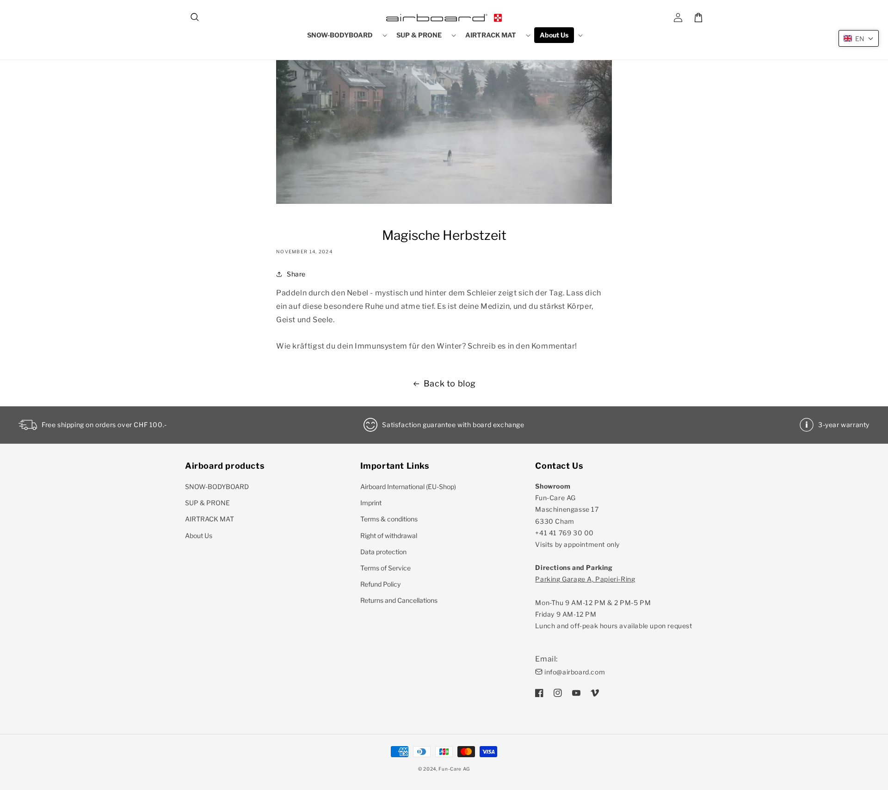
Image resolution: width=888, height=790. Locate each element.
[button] (195, 17)
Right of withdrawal (388, 535)
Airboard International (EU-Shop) (408, 486)
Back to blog (450, 383)
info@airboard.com (574, 672)
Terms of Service (385, 568)
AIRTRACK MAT (209, 519)
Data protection (383, 552)
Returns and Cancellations (399, 600)
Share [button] (296, 274)
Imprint (371, 503)
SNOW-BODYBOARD (217, 486)
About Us (198, 535)
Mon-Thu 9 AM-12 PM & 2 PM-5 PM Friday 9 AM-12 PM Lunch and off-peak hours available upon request (613, 602)
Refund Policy (380, 584)
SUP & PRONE (207, 503)
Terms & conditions (389, 519)
